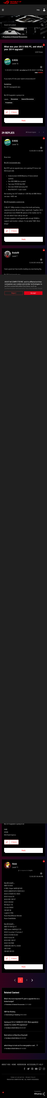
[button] (7, 112)
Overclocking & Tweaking (12, 1015)
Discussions (14, 99)
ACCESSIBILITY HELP (35, 1064)
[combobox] (23, 25)
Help (38, 10)
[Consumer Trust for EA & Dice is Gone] (39, 132)
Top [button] (3, 1092)
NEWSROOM (21, 1064)
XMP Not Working (9, 1012)
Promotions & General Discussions (15, 37)
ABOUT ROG (6, 1064)
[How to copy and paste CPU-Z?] (43, 132)
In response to (26, 870)
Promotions (8, 103)
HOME (14, 1064)
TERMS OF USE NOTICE (17, 1077)
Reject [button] (13, 293)
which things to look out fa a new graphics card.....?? (21, 1045)
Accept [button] (33, 293)
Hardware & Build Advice (12, 1028)
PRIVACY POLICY (30, 1077)
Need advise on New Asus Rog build (15, 1035)
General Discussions (27, 99)
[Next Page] (32, 980)
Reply (24, 120)
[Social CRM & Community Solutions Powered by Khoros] (39, 1093)
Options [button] (43, 37)
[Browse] (4, 10)
